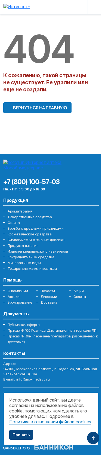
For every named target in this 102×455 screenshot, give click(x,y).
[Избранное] (67, 7)
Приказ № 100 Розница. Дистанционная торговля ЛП (52, 330)
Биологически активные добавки (36, 240)
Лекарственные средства (30, 217)
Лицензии (49, 296)
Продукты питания (23, 245)
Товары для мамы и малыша (32, 268)
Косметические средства (29, 234)
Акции (78, 291)
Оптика (14, 222)
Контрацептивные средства (31, 257)
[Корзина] (79, 7)
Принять (21, 434)
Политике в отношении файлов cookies (50, 421)
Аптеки (13, 296)
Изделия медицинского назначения (38, 251)
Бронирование (20, 302)
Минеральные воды (24, 263)
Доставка (49, 302)
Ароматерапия (20, 211)
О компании (18, 291)
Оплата (79, 296)
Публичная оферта (24, 324)
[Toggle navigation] (94, 7)
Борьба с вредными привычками (36, 228)
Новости (48, 291)
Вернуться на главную (40, 107)
